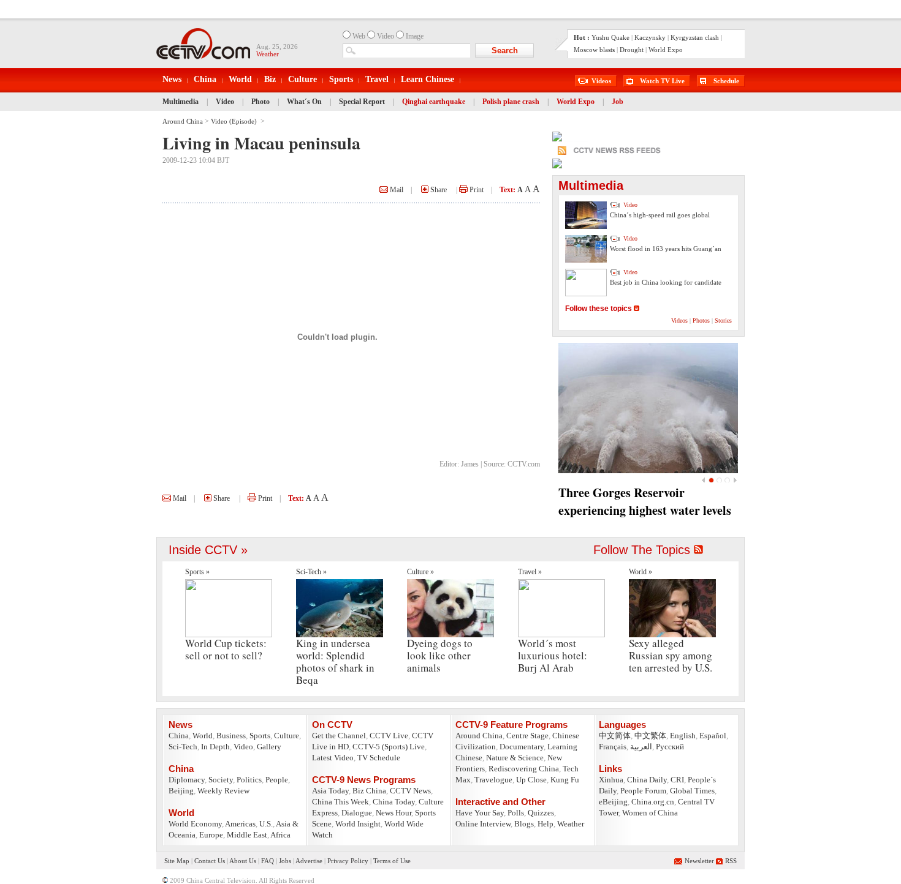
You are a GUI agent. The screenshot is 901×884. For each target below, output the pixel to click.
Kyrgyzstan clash (695, 37)
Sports (341, 79)
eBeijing (613, 801)
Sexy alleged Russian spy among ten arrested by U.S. (670, 655)
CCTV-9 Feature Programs (511, 724)
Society (220, 779)
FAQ (267, 860)
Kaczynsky (650, 37)
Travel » (530, 571)
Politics (249, 779)
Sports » (197, 571)
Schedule (726, 80)
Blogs (524, 823)
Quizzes (541, 812)
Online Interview (483, 823)
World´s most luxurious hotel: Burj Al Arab (552, 655)
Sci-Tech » (311, 571)
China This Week (340, 801)
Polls (516, 812)
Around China (182, 121)
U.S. (266, 823)
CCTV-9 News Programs (364, 779)
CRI (677, 779)
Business (231, 735)
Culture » (420, 571)
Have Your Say (479, 812)
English (683, 735)
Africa (280, 834)
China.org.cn (652, 801)
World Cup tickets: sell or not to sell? (226, 649)
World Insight (358, 823)
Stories (723, 320)
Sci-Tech (183, 746)
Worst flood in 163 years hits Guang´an (665, 248)
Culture (302, 79)
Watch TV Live (662, 80)
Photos (701, 320)
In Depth (215, 746)
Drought (632, 49)
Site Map (176, 860)
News (171, 79)
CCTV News (410, 790)
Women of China (650, 812)
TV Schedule (378, 757)
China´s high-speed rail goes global (660, 215)
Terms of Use (392, 860)
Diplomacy (187, 779)
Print (476, 189)
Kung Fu (564, 779)
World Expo (665, 49)
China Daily (647, 779)
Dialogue (356, 812)
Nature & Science (515, 757)
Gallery (269, 746)
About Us (242, 860)
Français (612, 746)
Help (545, 823)
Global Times (692, 790)
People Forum (643, 790)
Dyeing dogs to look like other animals (440, 655)
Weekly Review (223, 790)
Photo (260, 101)
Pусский (670, 746)
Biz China (369, 790)
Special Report (362, 101)
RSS (731, 860)
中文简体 (615, 735)
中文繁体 (650, 735)
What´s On (304, 101)
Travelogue (493, 779)
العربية (641, 746)
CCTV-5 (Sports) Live (388, 746)
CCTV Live (389, 735)
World (240, 79)
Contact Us (209, 860)
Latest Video (333, 757)
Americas (240, 823)
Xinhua (611, 779)
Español (712, 735)
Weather (570, 823)
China (205, 79)
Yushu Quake (610, 37)
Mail (395, 189)
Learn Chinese (427, 79)
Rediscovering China (524, 768)
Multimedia (180, 101)
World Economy (195, 823)
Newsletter (699, 860)
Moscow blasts (594, 49)
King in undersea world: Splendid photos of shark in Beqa (335, 661)
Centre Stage (527, 735)
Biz (270, 79)
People (276, 779)
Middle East (247, 834)
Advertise (308, 860)
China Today (394, 801)
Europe (211, 834)
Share (437, 189)
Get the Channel (339, 735)
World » (640, 571)
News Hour (393, 812)
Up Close (531, 779)
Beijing (181, 790)
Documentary (522, 746)
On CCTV (332, 724)
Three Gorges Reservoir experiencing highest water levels (644, 501)
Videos (601, 80)
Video (225, 101)
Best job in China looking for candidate (665, 282)
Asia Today (330, 790)
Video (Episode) (235, 121)
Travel (377, 79)
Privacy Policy (347, 860)
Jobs (285, 860)
